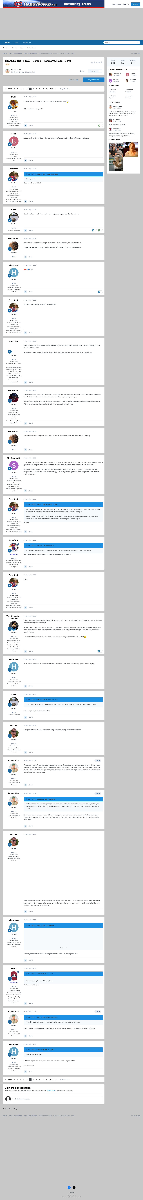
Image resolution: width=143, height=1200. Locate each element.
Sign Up (135, 4)
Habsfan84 (13, 390)
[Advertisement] (71, 24)
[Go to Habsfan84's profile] (14, 397)
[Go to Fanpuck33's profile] (7, 71)
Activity (16, 42)
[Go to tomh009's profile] (14, 547)
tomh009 (13, 540)
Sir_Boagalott (13, 458)
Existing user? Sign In (120, 4)
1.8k (14, 283)
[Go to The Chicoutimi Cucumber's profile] (14, 626)
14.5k (14, 152)
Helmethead (13, 265)
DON (13, 97)
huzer (13, 210)
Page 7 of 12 (64, 89)
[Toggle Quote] (27, 174)
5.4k (14, 359)
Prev (10, 89)
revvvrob (13, 341)
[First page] (5, 89)
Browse (7, 42)
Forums (6, 48)
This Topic (129, 42)
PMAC (13, 968)
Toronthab (13, 169)
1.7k (14, 257)
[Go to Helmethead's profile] (14, 272)
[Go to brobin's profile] (14, 141)
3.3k (14, 228)
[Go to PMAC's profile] (14, 976)
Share (83, 71)
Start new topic (74, 80)
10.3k (14, 558)
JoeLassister (50, 174)
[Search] (137, 42)
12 (46, 89)
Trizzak (13, 725)
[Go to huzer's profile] (14, 217)
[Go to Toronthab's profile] (14, 176)
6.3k (14, 187)
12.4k (14, 778)
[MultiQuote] (25, 125)
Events (14, 48)
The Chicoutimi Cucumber (13, 617)
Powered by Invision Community (71, 1197)
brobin (13, 134)
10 (39, 89)
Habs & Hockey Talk (28, 72)
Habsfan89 (13, 238)
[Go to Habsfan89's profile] (14, 246)
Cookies (71, 1192)
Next (51, 89)
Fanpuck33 (17, 70)
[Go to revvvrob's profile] (14, 348)
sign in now (51, 1090)
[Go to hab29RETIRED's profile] (127, 81)
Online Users (31, 48)
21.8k (14, 636)
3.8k (14, 476)
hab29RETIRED (135, 80)
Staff (21, 48)
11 (43, 89)
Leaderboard (26, 42)
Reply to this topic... (23, 1099)
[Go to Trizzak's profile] (14, 733)
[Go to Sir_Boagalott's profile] (14, 465)
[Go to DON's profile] (14, 104)
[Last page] (56, 89)
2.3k (14, 408)
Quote (31, 125)
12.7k (14, 744)
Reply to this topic (93, 80)
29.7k (15, 115)
